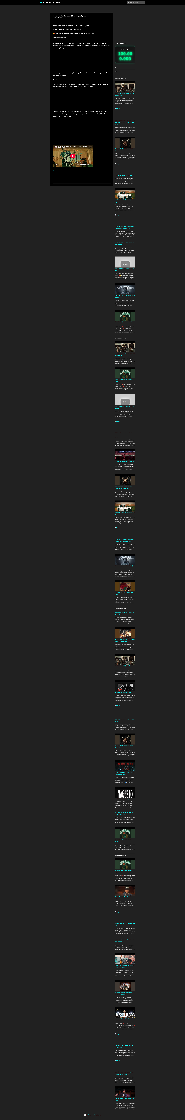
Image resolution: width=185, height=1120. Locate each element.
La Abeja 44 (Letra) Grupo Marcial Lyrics (124, 175)
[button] (53, 21)
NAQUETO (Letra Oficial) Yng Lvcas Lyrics (125, 799)
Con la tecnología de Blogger (93, 1115)
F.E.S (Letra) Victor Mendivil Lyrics (123, 692)
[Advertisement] (82, 59)
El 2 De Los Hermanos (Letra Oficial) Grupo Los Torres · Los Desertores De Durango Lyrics (125, 122)
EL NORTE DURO (52, 2)
